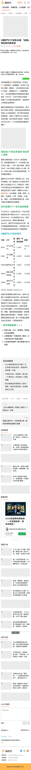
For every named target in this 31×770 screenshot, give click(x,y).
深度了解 (22, 534)
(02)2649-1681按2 (13, 757)
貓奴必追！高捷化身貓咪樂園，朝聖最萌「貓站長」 (21, 468)
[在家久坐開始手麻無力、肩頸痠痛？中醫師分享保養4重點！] (6, 478)
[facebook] (21, 751)
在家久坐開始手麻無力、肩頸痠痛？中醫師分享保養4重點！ (21, 478)
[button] (28, 2)
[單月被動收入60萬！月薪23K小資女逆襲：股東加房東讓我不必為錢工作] (6, 593)
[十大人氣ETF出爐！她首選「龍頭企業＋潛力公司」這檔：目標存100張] (6, 551)
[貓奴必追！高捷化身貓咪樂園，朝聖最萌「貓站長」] (6, 468)
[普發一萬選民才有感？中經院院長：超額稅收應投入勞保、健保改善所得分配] (6, 686)
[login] (25, 2)
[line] (24, 751)
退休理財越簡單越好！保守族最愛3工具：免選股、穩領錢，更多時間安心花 (21, 624)
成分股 (26, 399)
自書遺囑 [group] (18, 13)
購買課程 (20, 2)
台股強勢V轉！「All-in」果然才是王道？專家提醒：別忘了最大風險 (21, 614)
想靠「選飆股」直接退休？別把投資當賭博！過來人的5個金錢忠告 (21, 583)
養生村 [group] (4, 13)
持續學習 (14, 7)
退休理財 (5, 7)
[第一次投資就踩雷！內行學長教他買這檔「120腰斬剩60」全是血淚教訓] (6, 561)
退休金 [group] (11, 13)
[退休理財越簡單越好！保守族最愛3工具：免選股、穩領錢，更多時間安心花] (6, 624)
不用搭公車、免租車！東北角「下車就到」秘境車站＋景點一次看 (21, 654)
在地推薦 (22, 7)
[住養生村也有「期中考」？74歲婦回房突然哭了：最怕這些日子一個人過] (6, 676)
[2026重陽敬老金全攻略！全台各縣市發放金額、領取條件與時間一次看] (6, 644)
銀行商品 (5, 399)
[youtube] (27, 751)
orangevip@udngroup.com (15, 755)
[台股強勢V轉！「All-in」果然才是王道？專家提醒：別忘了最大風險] (6, 614)
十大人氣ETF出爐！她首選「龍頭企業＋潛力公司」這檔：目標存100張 (21, 551)
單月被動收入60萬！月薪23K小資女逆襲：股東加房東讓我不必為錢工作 (21, 593)
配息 (19, 399)
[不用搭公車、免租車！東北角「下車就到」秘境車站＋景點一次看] (6, 654)
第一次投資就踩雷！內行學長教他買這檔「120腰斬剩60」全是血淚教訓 (21, 561)
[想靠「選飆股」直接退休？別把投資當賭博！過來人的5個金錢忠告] (6, 583)
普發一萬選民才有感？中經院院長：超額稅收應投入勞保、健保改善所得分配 (21, 685)
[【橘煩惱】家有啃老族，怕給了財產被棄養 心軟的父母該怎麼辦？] (6, 447)
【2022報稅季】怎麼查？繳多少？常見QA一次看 (21, 437)
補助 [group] (26, 13)
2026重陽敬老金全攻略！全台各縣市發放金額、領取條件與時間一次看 (21, 644)
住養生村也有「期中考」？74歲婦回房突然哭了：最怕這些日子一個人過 (21, 675)
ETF (13, 399)
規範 (2, 723)
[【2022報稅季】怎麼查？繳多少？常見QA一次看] (6, 437)
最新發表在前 (25, 730)
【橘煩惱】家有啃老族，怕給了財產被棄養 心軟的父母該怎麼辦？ (21, 447)
